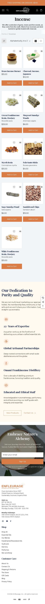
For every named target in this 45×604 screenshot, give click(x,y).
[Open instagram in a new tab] (3, 521)
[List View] (40, 41)
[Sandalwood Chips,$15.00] (33, 193)
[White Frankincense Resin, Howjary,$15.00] (12, 237)
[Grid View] (35, 41)
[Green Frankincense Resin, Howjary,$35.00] (12, 101)
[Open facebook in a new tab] (10, 521)
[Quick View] (18, 49)
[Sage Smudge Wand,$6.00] (12, 193)
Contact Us (28, 413)
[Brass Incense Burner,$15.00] (12, 57)
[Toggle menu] (3, 10)
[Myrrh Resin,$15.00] (12, 149)
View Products (12, 413)
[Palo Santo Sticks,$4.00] (33, 149)
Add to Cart (12, 83)
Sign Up (22, 462)
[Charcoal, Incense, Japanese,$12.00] (33, 57)
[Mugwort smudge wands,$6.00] (33, 101)
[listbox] (19, 41)
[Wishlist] (12, 49)
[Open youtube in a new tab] (7, 521)
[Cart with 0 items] (41, 10)
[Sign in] (37, 10)
